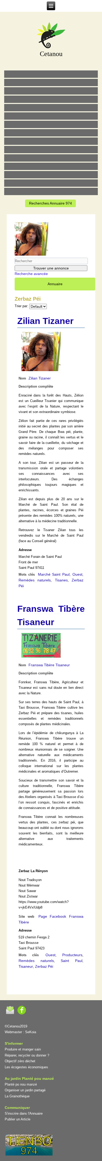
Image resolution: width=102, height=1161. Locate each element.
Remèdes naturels (35, 580)
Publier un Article (17, 1119)
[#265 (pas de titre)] (51, 116)
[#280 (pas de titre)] (51, 174)
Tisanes (61, 580)
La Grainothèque (17, 1096)
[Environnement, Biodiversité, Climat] (51, 107)
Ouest (77, 574)
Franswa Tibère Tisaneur (49, 665)
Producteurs (72, 955)
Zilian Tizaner (45, 321)
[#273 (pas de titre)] (51, 158)
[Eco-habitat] (51, 124)
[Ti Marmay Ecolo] (51, 141)
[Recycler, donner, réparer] (51, 91)
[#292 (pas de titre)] (51, 191)
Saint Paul (71, 961)
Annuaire (55, 284)
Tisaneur (26, 966)
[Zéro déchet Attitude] (51, 99)
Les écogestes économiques (26, 1067)
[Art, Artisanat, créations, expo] (51, 149)
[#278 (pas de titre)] (51, 166)
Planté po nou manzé (21, 1084)
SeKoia (30, 1032)
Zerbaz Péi (44, 966)
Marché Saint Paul (54, 574)
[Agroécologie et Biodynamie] (51, 74)
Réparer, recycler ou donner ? (27, 1055)
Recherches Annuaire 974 (50, 203)
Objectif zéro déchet (20, 1061)
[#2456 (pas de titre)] (51, 132)
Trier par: (21, 306)
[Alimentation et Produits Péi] (51, 82)
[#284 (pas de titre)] (51, 183)
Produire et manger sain (23, 1049)
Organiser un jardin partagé (25, 1090)
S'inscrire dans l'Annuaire (24, 1113)
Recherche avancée (31, 274)
